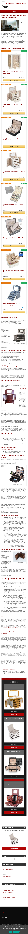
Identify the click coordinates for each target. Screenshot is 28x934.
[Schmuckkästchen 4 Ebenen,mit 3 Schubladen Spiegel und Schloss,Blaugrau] (14, 293)
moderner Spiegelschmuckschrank (11, 627)
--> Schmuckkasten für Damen (8, 887)
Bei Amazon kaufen (14, 80)
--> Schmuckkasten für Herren (8, 890)
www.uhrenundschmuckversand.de (16, 673)
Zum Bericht (14, 711)
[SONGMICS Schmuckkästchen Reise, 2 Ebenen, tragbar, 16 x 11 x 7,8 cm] (14, 260)
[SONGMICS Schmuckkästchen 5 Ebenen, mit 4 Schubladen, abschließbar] (14, 94)
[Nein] (26, 929)
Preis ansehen (14, 714)
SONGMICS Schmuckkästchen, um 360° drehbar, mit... (13, 72)
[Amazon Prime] (23, 307)
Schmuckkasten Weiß (6, 876)
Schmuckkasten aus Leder (7, 871)
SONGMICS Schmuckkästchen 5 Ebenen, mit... (14, 105)
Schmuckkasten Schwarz (7, 879)
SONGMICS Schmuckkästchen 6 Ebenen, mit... (14, 172)
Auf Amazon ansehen (14, 848)
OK (10, 931)
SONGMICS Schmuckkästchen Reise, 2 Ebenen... (13, 271)
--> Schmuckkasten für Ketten (8, 899)
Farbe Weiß (7, 425)
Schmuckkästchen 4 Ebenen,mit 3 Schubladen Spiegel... (12, 304)
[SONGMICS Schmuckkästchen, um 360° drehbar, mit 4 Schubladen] (14, 61)
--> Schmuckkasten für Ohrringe (8, 897)
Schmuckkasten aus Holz (7, 869)
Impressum (4, 914)
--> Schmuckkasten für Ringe (8, 895)
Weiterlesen (16, 931)
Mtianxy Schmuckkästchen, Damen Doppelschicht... (12, 138)
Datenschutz (4, 917)
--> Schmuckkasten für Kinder (8, 892)
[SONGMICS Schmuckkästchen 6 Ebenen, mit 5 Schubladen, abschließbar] (14, 161)
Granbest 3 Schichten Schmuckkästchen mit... (14, 205)
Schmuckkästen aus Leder (11, 417)
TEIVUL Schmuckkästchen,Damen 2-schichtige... (13, 238)
